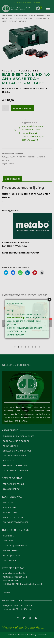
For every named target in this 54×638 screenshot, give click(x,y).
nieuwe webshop (15, 317)
